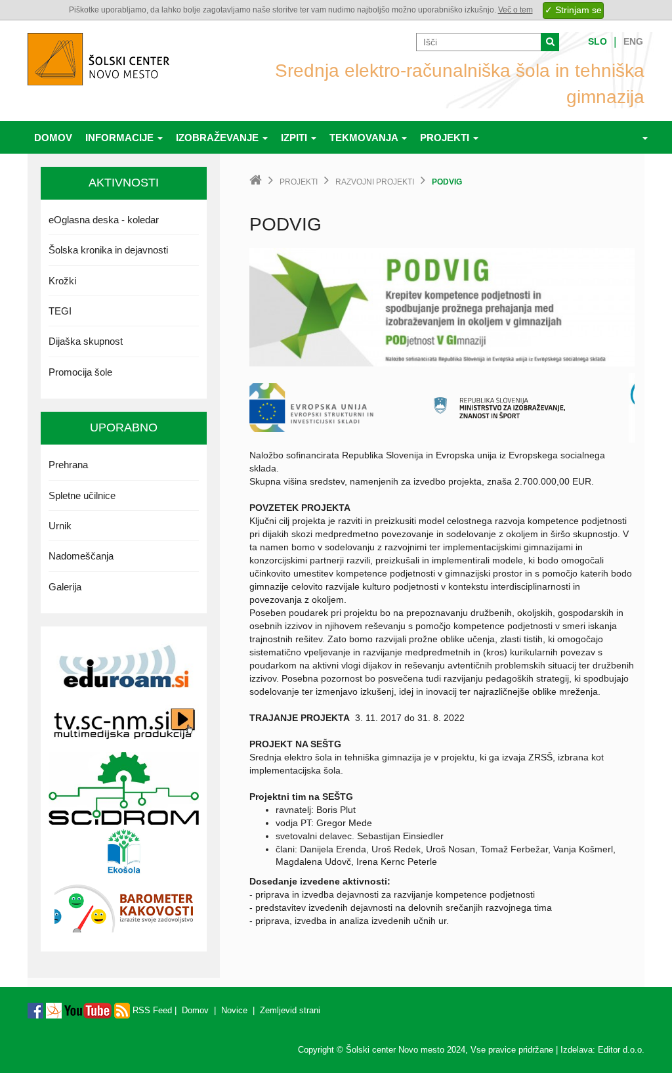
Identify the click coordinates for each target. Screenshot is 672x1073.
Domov (53, 137)
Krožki (62, 280)
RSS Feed (151, 1010)
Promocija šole (80, 372)
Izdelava (576, 1050)
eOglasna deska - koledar (104, 219)
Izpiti (295, 137)
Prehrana (68, 464)
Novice (234, 1010)
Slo (597, 41)
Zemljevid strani (290, 1010)
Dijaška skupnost (86, 341)
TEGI (60, 311)
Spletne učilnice (82, 495)
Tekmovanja (364, 137)
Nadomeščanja (81, 555)
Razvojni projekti (374, 181)
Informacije (120, 137)
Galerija (65, 586)
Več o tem (515, 9)
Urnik (60, 525)
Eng (633, 41)
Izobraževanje (218, 137)
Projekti (446, 137)
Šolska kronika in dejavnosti (108, 249)
